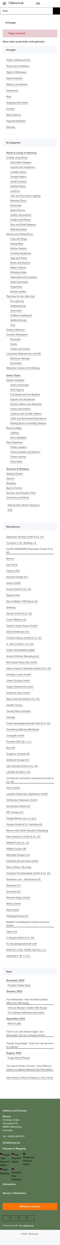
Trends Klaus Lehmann (18, 711)
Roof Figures (17, 389)
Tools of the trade (19, 385)
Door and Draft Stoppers (23, 224)
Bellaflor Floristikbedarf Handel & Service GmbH (27, 924)
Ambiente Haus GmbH (18, 692)
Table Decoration (19, 281)
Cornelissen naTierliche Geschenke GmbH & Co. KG (29, 780)
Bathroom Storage (20, 358)
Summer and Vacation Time (21, 492)
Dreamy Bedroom (15, 329)
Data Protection (14, 78)
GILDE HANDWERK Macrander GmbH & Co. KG (30, 551)
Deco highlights (18, 437)
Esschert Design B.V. (17, 577)
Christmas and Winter (17, 497)
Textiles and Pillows (20, 219)
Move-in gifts (14, 1023)
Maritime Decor (18, 200)
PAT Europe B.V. (15, 812)
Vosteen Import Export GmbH (21, 625)
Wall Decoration (18, 229)
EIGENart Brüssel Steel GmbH (22, 861)
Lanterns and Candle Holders (25, 413)
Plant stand (16, 461)
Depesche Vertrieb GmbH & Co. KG (25, 536)
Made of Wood (18, 267)
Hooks (13, 344)
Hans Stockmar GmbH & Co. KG (23, 836)
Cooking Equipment (20, 253)
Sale (10, 509)
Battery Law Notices (16, 84)
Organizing (16, 286)
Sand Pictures (17, 210)
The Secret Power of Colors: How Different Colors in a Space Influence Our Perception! (29, 1068)
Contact (10, 108)
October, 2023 (14, 991)
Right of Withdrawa (16, 72)
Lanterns (15, 191)
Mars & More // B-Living (18, 867)
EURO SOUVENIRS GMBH (20, 650)
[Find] (56, 11)
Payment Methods (16, 121)
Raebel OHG (13, 595)
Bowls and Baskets (20, 262)
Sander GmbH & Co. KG (19, 613)
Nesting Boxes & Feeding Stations (28, 423)
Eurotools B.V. (13, 891)
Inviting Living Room (17, 157)
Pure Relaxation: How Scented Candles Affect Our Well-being (27, 1001)
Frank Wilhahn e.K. (16, 619)
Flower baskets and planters (25, 452)
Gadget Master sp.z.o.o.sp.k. (21, 818)
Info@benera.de (11, 1142)
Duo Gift (10, 747)
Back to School (14, 488)
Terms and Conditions (17, 66)
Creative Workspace (17, 334)
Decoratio (15, 339)
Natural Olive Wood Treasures (24, 505)
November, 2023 (15, 980)
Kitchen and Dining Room (19, 234)
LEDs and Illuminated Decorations (28, 418)
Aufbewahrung (18, 305)
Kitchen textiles (18, 291)
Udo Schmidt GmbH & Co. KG (22, 766)
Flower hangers (18, 447)
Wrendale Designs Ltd (18, 855)
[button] (48, 4)
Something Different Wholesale (22, 729)
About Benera (13, 114)
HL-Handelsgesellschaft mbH (21, 943)
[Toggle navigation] (4, 2)
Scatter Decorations (20, 215)
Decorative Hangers (20, 162)
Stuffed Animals (18, 320)
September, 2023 (15, 1018)
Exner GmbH (13, 787)
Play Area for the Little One (20, 296)
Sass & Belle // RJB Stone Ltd (21, 601)
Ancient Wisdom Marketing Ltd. (22, 656)
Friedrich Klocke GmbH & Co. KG (23, 638)
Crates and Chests (20, 348)
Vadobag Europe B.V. (17, 916)
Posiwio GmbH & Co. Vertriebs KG (24, 824)
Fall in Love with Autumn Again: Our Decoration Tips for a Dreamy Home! (25, 1033)
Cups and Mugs (18, 238)
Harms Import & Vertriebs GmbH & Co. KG (28, 668)
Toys (12, 325)
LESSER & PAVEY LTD (18, 772)
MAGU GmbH (13, 903)
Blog (8, 96)
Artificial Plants (18, 186)
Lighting (14, 432)
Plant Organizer (14, 442)
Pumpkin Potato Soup (19, 985)
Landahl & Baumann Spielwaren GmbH (27, 794)
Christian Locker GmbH (18, 674)
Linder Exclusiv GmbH (18, 680)
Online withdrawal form (18, 60)
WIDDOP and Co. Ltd (17, 842)
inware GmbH (13, 583)
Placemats (15, 205)
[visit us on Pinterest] (22, 1218)
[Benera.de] (16, 3)
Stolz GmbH (12, 909)
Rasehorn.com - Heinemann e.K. (23, 879)
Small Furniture (18, 181)
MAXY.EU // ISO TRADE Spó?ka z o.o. (26, 950)
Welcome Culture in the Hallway (23, 368)
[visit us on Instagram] (30, 1218)
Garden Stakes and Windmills (26, 404)
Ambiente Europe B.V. (18, 760)
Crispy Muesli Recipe (19, 1057)
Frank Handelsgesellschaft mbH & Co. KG (28, 723)
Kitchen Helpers (18, 248)
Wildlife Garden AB (16, 848)
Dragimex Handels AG (18, 753)
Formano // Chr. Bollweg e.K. (21, 543)
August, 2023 (13, 1053)
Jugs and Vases (18, 258)
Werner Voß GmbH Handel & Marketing (27, 830)
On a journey (17, 301)
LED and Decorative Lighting (25, 195)
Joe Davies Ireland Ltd (18, 806)
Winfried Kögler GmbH (18, 897)
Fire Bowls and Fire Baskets (25, 394)
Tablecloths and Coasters (23, 277)
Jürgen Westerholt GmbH (19, 686)
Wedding (11, 483)
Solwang (10, 607)
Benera (10, 558)
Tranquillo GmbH (15, 735)
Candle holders (18, 176)
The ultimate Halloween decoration (26, 1012)
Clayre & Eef (13, 570)
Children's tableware (21, 315)
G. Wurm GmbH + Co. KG (20, 644)
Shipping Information (17, 102)
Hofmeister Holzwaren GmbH (21, 800)
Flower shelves (18, 456)
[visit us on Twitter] (14, 1218)
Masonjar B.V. (13, 885)
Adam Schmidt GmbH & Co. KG (23, 699)
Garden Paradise (15, 380)
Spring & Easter (14, 473)
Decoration (16, 310)
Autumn (10, 478)
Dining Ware (16, 243)
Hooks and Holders (20, 408)
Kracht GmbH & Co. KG (18, 589)
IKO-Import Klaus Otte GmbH (21, 662)
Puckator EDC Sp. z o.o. (19, 741)
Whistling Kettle (18, 272)
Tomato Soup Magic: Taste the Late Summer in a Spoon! (29, 1045)
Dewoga (10, 717)
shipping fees (28, 1226)
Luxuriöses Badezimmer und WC (23, 353)
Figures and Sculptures (22, 167)
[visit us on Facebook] (6, 1218)
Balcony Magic (14, 428)
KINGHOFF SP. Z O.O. (18, 956)
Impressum (12, 90)
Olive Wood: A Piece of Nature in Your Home (29, 1077)
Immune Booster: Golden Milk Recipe (27, 1007)
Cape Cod (11, 931)
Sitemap (10, 127)
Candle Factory (18, 172)
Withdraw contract (30, 1206)
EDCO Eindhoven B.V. (18, 631)
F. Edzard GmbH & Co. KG (20, 937)
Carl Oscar (12, 564)
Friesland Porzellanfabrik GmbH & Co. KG (28, 873)
